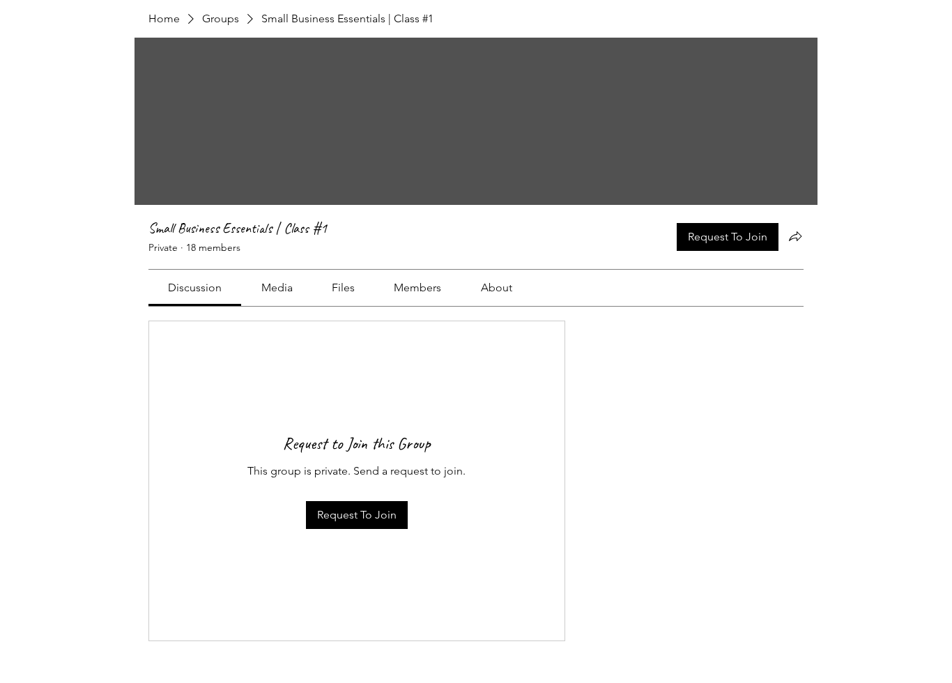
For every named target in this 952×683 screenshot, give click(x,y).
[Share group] (795, 236)
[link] (195, 287)
